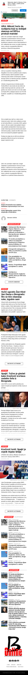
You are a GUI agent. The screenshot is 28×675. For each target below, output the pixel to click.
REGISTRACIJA (20, 666)
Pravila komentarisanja (11, 666)
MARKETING (19, 664)
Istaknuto (13, 200)
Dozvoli (23, 10)
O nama (8, 664)
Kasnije (15, 10)
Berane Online (12, 217)
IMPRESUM (13, 664)
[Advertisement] (14, 187)
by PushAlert (4, 12)
